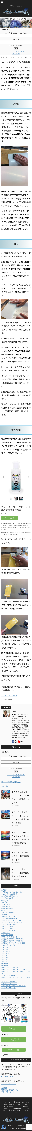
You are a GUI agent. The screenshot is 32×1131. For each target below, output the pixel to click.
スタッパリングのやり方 (9, 976)
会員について (16, 54)
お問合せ (16, 1112)
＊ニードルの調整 (7, 935)
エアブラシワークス (8, 1084)
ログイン (11, 1102)
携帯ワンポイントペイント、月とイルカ (14, 970)
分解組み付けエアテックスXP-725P (12, 939)
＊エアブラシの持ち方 (8, 927)
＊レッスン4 (5, 953)
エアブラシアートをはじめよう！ (16, 1125)
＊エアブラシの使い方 (8, 929)
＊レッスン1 (5, 947)
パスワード (16, 39)
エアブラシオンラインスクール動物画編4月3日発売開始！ (21, 873)
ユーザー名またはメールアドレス (16, 33)
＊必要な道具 (5, 906)
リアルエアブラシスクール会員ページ (13, 986)
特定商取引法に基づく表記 (9, 1090)
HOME (5, 1102)
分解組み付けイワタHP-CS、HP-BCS (13, 943)
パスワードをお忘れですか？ (16, 52)
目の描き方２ (5, 965)
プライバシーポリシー (8, 1092)
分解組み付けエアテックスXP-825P (12, 941)
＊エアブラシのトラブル (9, 984)
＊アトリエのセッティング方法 (11, 921)
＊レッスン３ (5, 951)
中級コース (19, 1104)
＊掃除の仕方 (5, 933)
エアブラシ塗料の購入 (16, 1108)
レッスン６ (4, 957)
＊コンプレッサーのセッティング (12, 923)
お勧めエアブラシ (7, 900)
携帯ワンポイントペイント (9, 967)
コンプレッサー (6, 902)
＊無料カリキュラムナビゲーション (12, 892)
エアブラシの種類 (7, 898)
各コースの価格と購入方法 (11, 782)
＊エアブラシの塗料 (7, 912)
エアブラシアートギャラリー (14, 1106)
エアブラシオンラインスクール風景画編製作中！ (20, 856)
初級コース (11, 1104)
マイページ (25, 1110)
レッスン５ (4, 955)
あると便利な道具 (7, 908)
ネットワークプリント (8, 988)
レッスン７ (4, 959)
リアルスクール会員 (15, 1110)
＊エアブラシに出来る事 (9, 894)
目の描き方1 (5, 963)
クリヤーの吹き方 (9, 695)
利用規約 (4, 1088)
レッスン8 (4, 961)
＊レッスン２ (5, 949)
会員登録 (4, 786)
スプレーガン (5, 904)
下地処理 (4, 914)
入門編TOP (4, 890)
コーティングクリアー (8, 916)
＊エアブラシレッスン (8, 945)
